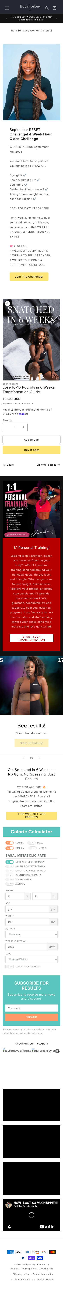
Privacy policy (28, 1269)
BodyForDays (30, 1264)
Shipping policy (21, 1274)
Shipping (7, 403)
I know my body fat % (27, 966)
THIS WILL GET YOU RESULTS (32, 815)
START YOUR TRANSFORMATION (31, 638)
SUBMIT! (31, 1017)
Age (7, 903)
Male (40, 842)
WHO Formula (23, 879)
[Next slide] (39, 758)
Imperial (20, 848)
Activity (10, 928)
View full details (46, 464)
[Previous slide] (24, 758)
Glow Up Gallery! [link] (31, 743)
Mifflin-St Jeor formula (29, 862)
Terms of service (44, 1279)
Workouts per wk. (16, 941)
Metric (42, 848)
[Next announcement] (56, 18)
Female (19, 842)
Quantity (7, 420)
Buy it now (31, 449)
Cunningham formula (28, 875)
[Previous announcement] (6, 18)
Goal (8, 953)
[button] (7, 8)
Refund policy (46, 1269)
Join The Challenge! (29, 276)
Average (20, 883)
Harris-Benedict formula (30, 866)
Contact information (43, 1274)
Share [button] (10, 464)
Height (9, 890)
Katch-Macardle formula (30, 870)
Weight (9, 916)
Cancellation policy (23, 1279)
